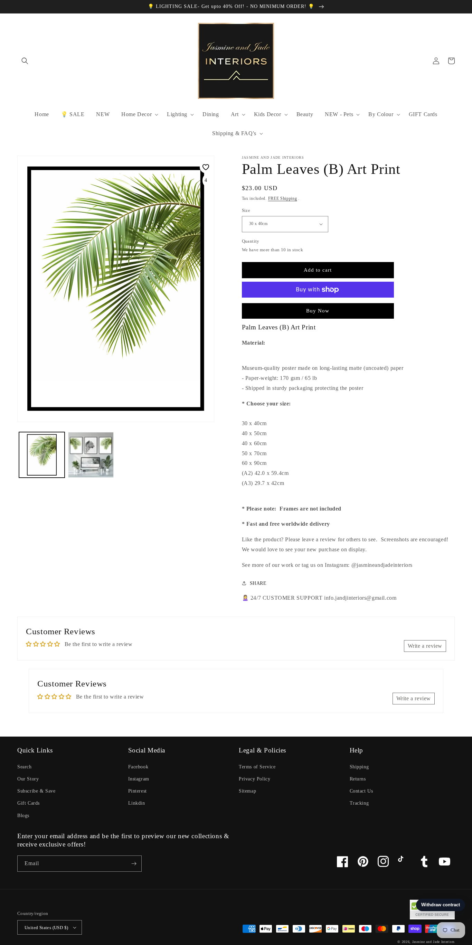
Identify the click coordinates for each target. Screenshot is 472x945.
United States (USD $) (46, 927)
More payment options (318, 306)
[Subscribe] (133, 863)
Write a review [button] (425, 646)
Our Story (28, 779)
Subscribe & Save (36, 791)
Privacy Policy (254, 779)
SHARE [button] (258, 583)
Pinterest (137, 791)
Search (24, 766)
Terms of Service (257, 766)
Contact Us (361, 791)
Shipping (359, 766)
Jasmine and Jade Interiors (433, 942)
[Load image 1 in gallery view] (42, 455)
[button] (24, 60)
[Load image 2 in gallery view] (91, 455)
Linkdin (136, 803)
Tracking (359, 803)
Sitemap (247, 791)
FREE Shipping (282, 198)
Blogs (23, 815)
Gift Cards (28, 803)
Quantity (250, 241)
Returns (358, 779)
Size (246, 210)
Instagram (138, 779)
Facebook (138, 766)
